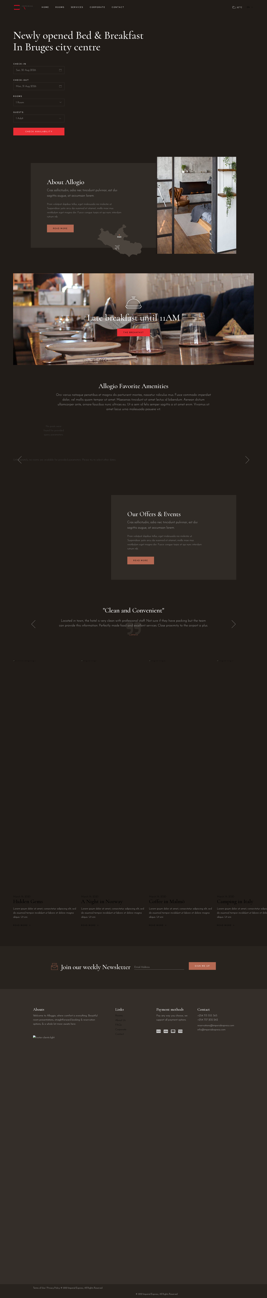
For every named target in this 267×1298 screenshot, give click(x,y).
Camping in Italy (235, 901)
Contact (119, 1034)
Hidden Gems (28, 901)
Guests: (18, 112)
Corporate (120, 1029)
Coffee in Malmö (167, 901)
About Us (120, 1020)
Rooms (17, 96)
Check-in (19, 64)
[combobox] (38, 102)
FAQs (118, 1025)
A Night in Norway (102, 901)
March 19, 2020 (21, 896)
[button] (247, 460)
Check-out (21, 80)
